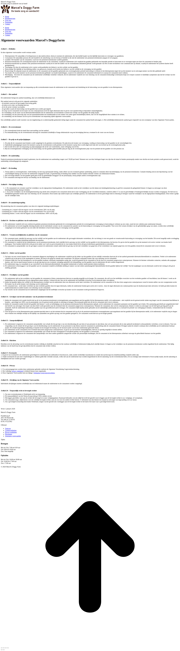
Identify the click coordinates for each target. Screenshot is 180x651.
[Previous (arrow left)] (1, 649)
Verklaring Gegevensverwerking (44, 373)
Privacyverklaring (11, 432)
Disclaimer (8, 434)
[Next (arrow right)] (4, 649)
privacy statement (17, 371)
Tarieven (8, 428)
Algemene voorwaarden (13, 436)
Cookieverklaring (10, 430)
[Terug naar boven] (90, 645)
